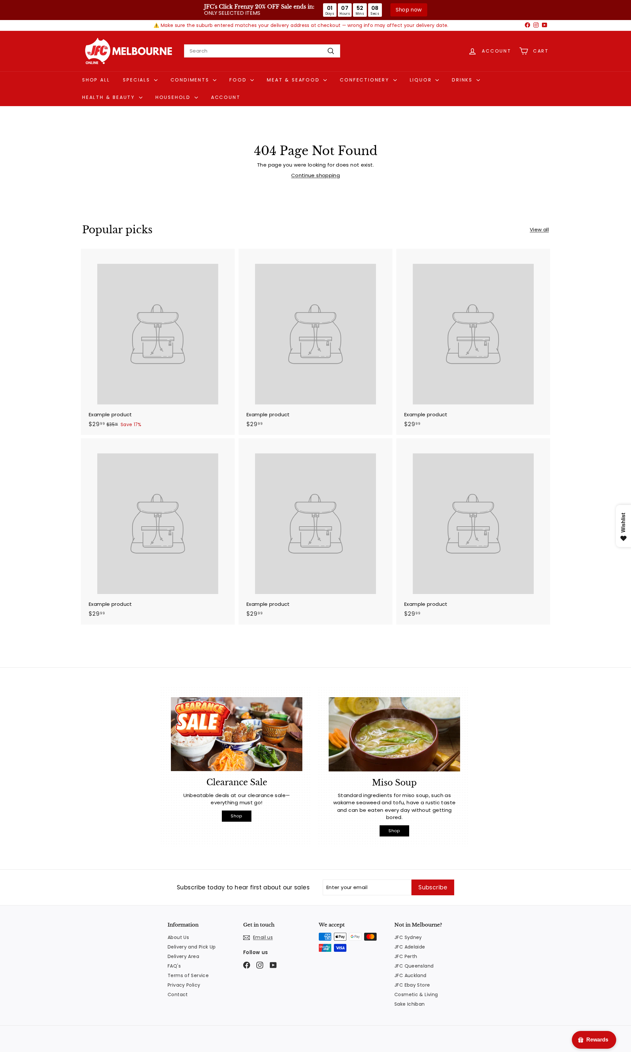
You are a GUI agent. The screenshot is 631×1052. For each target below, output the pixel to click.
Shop (237, 816)
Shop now (409, 9)
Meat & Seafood (294, 80)
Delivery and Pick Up (192, 947)
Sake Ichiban (409, 1004)
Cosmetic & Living (416, 994)
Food (239, 80)
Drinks (463, 80)
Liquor (422, 80)
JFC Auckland (410, 975)
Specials (137, 80)
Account (226, 97)
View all (539, 229)
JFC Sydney (408, 937)
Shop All (96, 80)
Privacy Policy (184, 985)
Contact (178, 994)
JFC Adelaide (409, 947)
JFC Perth (405, 956)
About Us (178, 937)
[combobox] (262, 51)
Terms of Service (188, 975)
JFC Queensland (413, 966)
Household (174, 97)
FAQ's (174, 966)
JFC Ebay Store (412, 985)
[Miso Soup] (394, 734)
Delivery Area (183, 956)
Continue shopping (315, 175)
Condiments (191, 80)
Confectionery (365, 80)
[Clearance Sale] (236, 734)
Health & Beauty (109, 97)
